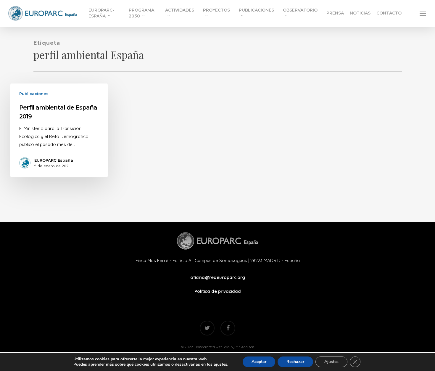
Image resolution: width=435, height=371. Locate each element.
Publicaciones (34, 93)
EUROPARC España (53, 160)
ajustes (220, 364)
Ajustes (331, 361)
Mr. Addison (245, 347)
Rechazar (295, 361)
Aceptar (259, 361)
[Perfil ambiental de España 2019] (59, 130)
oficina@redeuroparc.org (217, 277)
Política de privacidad (217, 291)
